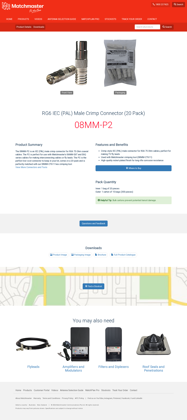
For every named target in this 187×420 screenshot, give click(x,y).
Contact (152, 19)
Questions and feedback (93, 223)
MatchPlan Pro (90, 19)
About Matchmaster (23, 398)
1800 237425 (161, 4)
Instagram (108, 398)
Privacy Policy (67, 398)
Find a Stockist (94, 286)
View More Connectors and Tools (31, 167)
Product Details (23, 27)
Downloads (38, 27)
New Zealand (42, 405)
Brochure (101, 254)
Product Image (59, 254)
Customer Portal (41, 390)
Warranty (37, 398)
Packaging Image (82, 254)
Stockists (110, 19)
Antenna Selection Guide (62, 19)
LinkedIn (139, 398)
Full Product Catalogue (124, 254)
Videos (38, 19)
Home (9, 19)
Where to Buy (134, 168)
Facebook (126, 398)
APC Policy (79, 398)
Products (23, 19)
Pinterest (117, 398)
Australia (32, 405)
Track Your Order (132, 19)
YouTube (99, 398)
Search (179, 4)
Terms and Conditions (51, 398)
